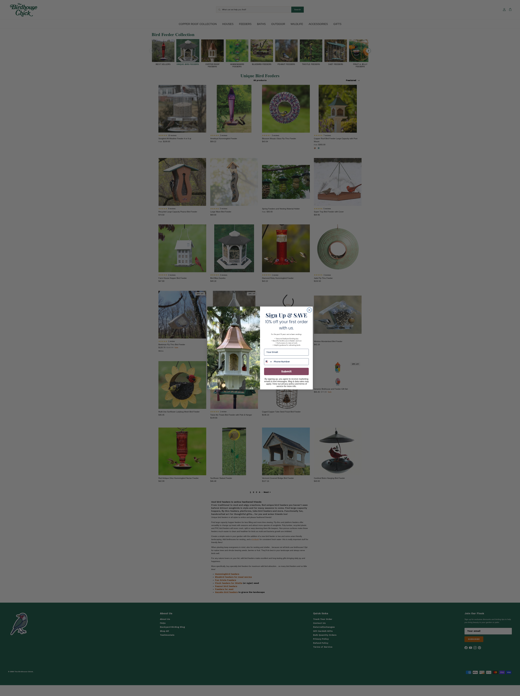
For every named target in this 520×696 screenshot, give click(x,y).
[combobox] (268, 361)
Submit (286, 371)
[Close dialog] (309, 310)
